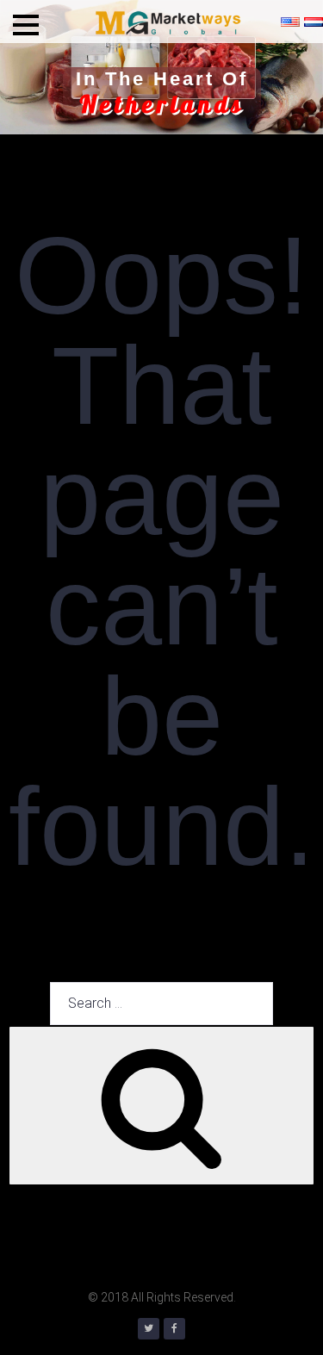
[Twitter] (148, 1328)
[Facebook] (174, 1328)
